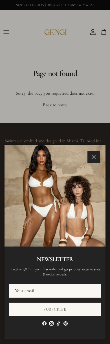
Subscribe (54, 309)
